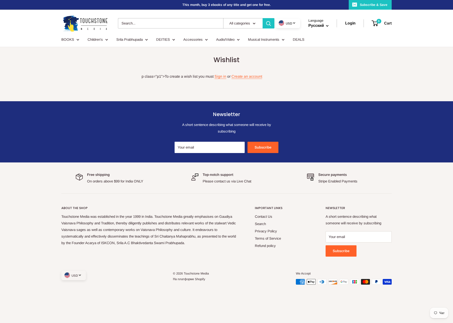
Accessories (193, 39)
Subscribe (263, 147)
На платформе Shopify (189, 279)
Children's (95, 39)
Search (260, 224)
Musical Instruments (263, 39)
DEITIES (163, 39)
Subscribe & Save (373, 5)
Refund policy (265, 246)
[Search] (268, 23)
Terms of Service (268, 238)
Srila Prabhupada (129, 39)
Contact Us (263, 216)
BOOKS (67, 39)
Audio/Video (225, 39)
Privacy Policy (266, 231)
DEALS (298, 39)
